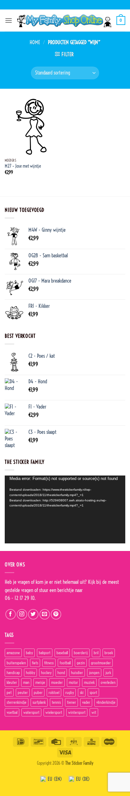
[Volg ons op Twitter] (33, 614)
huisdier (77, 672)
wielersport (53, 712)
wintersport (77, 712)
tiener (71, 702)
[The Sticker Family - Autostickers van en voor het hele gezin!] (64, 20)
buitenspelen (16, 662)
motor (73, 682)
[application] (65, 509)
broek (108, 652)
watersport (31, 712)
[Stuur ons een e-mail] (44, 614)
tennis (56, 702)
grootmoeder (101, 662)
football (65, 662)
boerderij (81, 652)
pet (9, 692)
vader (86, 702)
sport (93, 692)
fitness (49, 662)
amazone (13, 652)
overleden (108, 682)
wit (94, 712)
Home (35, 42)
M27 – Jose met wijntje (23, 166)
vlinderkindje (105, 702)
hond (61, 672)
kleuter (12, 682)
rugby (69, 692)
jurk (108, 672)
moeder (57, 682)
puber (38, 692)
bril (96, 652)
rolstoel (54, 692)
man (26, 682)
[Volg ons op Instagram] (22, 614)
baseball (62, 652)
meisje (40, 682)
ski (82, 692)
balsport (44, 652)
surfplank (39, 702)
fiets (35, 662)
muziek (89, 682)
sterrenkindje (17, 702)
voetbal (12, 712)
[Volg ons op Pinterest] (56, 614)
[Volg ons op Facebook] (10, 614)
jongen (94, 672)
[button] (8, 20)
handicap (13, 672)
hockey (46, 672)
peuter (23, 692)
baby (29, 652)
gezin (81, 662)
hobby (30, 672)
